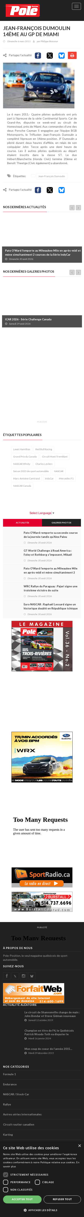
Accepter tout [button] (22, 1199)
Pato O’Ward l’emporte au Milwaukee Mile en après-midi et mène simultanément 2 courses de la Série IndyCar (43, 252)
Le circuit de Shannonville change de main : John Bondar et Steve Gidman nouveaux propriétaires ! (52, 1016)
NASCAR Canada (22, 485)
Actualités (22, 522)
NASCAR (58, 471)
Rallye (7, 1104)
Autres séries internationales (22, 1114)
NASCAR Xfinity (21, 463)
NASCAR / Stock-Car (16, 1094)
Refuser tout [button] (62, 1199)
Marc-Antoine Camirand (26, 478)
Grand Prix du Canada (25, 456)
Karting (8, 1134)
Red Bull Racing (43, 449)
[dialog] (42, 1179)
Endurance (10, 1084)
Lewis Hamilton (21, 449)
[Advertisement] (42, 376)
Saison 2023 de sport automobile (31, 471)
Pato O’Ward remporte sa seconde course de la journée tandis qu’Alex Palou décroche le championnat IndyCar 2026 (51, 536)
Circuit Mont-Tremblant (54, 456)
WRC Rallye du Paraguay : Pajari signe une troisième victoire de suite (50, 588)
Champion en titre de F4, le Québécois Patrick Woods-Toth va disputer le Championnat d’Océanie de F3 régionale (50, 1034)
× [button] (79, 1145)
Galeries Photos (61, 522)
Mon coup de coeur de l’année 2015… (48, 1048)
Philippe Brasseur (49, 41)
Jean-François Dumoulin (51, 176)
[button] (42, 1210)
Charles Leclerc (44, 463)
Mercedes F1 (66, 478)
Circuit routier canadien (18, 1124)
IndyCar (49, 478)
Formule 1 (9, 1074)
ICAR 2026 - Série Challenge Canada (28, 319)
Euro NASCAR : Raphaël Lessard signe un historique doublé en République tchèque (51, 606)
